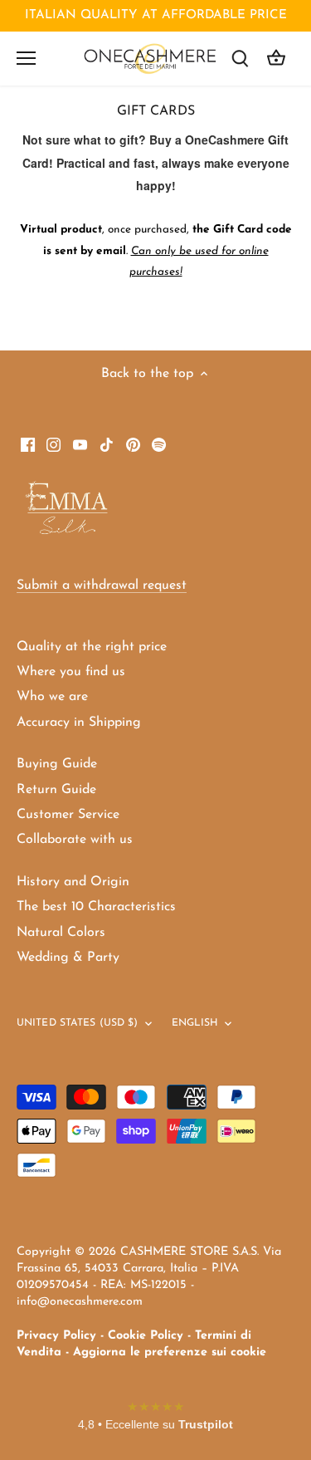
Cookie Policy (145, 1336)
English (195, 1023)
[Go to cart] (276, 58)
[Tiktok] (107, 444)
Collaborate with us (75, 839)
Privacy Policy (56, 1336)
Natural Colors (61, 932)
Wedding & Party (68, 957)
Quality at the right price (92, 647)
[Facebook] (28, 444)
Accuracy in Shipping (79, 722)
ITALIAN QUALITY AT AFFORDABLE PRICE (156, 15)
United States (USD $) (77, 1023)
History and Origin (73, 882)
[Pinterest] (133, 444)
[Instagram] (53, 444)
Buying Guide (57, 764)
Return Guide (56, 789)
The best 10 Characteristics (96, 907)
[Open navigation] (26, 58)
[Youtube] (80, 444)
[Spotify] (159, 444)
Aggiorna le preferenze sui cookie (169, 1352)
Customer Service (68, 814)
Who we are (52, 696)
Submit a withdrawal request (102, 585)
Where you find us (71, 672)
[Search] (239, 58)
